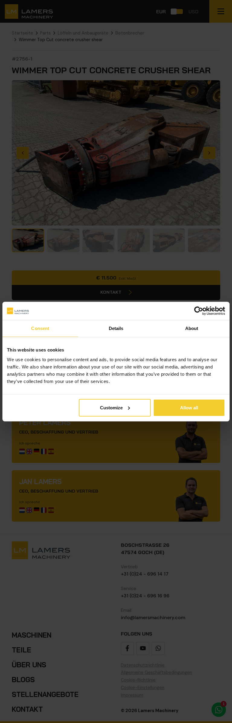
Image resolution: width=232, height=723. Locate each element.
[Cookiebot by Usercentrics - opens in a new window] (198, 310)
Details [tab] (116, 328)
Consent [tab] (40, 328)
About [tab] (191, 328)
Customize (111, 407)
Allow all (189, 407)
